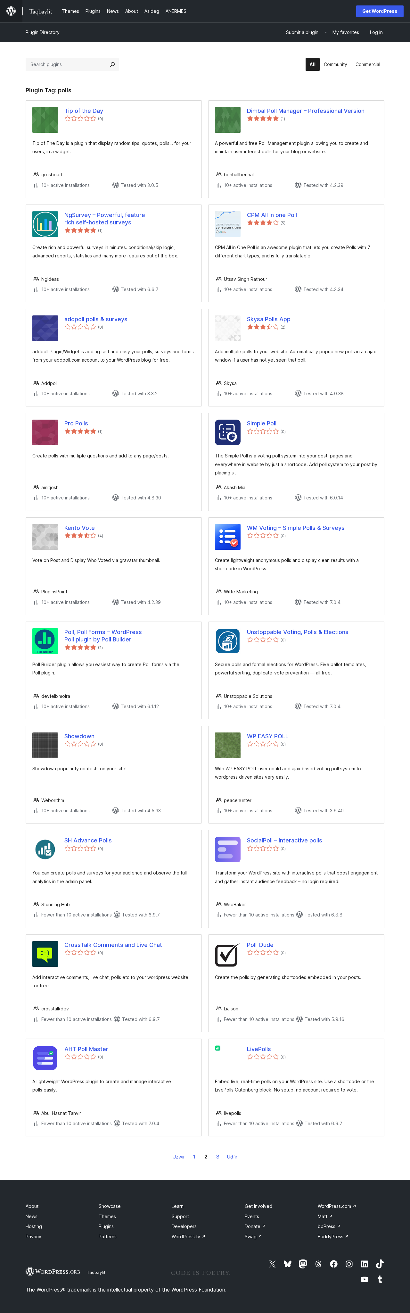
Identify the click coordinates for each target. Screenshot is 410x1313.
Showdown (79, 736)
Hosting (34, 1226)
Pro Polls (76, 423)
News (31, 1216)
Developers (184, 1226)
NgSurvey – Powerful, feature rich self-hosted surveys (104, 219)
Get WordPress (380, 11)
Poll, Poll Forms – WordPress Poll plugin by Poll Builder (103, 636)
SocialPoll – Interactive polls (284, 840)
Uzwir (179, 1156)
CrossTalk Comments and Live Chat (113, 944)
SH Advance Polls (88, 840)
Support (180, 1216)
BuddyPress (333, 1236)
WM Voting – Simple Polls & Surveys (296, 527)
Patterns (108, 1236)
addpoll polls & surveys (95, 319)
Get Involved (258, 1206)
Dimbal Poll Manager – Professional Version (306, 110)
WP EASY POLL (268, 736)
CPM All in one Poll (272, 215)
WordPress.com (337, 1206)
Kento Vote (79, 527)
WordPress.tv (189, 1236)
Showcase (110, 1206)
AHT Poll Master (86, 1049)
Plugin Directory (43, 32)
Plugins (106, 1226)
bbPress (329, 1226)
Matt (325, 1216)
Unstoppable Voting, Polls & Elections (297, 632)
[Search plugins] (112, 64)
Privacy (33, 1236)
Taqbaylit (96, 1272)
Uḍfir (232, 1156)
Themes (107, 1216)
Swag (253, 1236)
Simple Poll (261, 423)
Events (252, 1216)
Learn (178, 1206)
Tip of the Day (83, 110)
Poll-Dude (260, 944)
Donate (255, 1226)
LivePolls (259, 1049)
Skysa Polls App (269, 319)
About (32, 1206)
